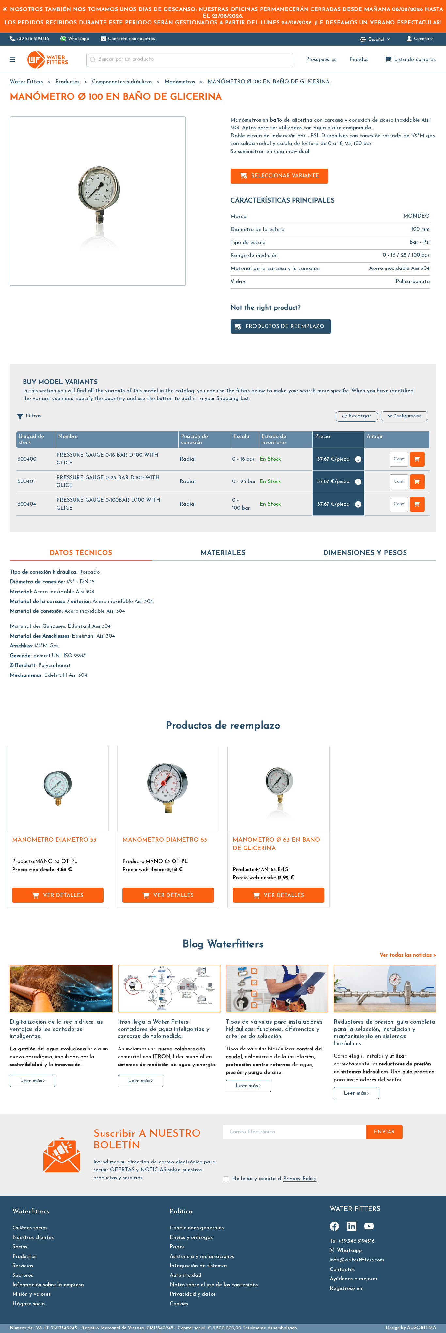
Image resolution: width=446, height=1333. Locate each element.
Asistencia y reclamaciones (202, 1256)
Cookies (179, 1304)
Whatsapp (348, 1250)
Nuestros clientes (33, 1237)
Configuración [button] (407, 416)
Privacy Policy (299, 1178)
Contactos (342, 1269)
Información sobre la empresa (48, 1285)
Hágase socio (28, 1304)
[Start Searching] (92, 60)
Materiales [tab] (223, 553)
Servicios (22, 1266)
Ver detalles (63, 895)
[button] (241, 436)
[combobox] (189, 60)
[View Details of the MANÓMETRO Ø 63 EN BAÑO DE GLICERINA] (278, 788)
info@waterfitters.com (357, 1260)
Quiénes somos (29, 1228)
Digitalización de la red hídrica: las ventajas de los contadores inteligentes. (56, 1029)
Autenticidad (185, 1275)
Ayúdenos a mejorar (354, 1279)
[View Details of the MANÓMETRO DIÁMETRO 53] (58, 788)
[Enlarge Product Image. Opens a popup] (100, 823)
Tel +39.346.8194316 (352, 1241)
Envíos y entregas (191, 1237)
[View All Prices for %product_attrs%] (358, 459)
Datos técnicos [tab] (81, 553)
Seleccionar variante (285, 176)
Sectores (22, 1275)
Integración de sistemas (198, 1266)
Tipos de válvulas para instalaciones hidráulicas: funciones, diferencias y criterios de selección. (274, 1029)
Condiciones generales (197, 1228)
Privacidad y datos (192, 1294)
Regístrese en (346, 1288)
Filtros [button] (33, 416)
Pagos (177, 1247)
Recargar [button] (359, 416)
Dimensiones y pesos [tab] (365, 553)
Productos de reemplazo (285, 326)
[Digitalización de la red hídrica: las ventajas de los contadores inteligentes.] (61, 988)
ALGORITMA (421, 1327)
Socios (19, 1247)
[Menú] (12, 59)
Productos (24, 1256)
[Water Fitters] (48, 60)
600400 (26, 459)
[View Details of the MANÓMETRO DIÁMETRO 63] (168, 788)
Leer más (31, 1080)
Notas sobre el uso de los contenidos (214, 1285)
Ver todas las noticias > (408, 955)
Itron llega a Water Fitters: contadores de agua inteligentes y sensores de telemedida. (163, 1029)
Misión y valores (31, 1294)
